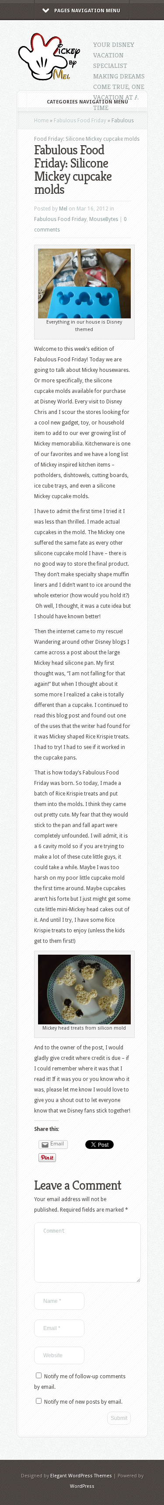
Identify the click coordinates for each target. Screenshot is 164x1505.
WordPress (82, 1486)
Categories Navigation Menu (87, 102)
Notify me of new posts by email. (83, 1402)
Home (41, 121)
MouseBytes (103, 219)
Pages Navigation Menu (87, 11)
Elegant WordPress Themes (81, 1476)
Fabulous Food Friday (80, 121)
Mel (63, 209)
